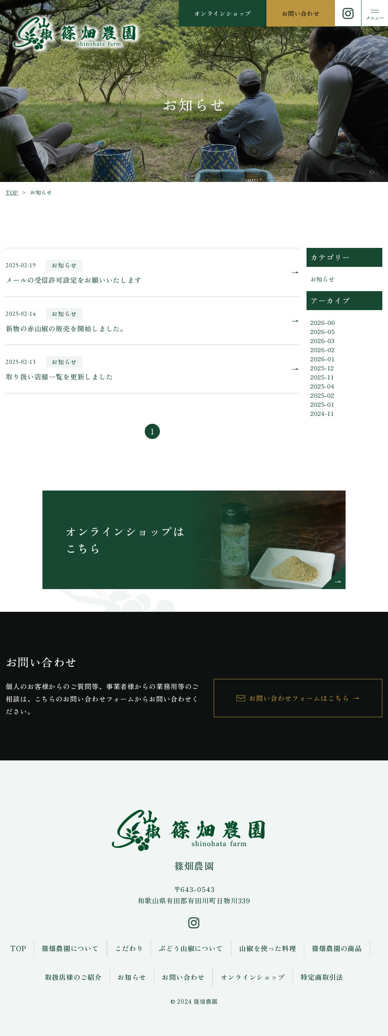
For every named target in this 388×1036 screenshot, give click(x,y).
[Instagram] (348, 13)
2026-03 (322, 340)
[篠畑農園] (75, 33)
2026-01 (322, 358)
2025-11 (322, 376)
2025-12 (322, 367)
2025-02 (322, 395)
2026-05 (322, 331)
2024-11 (322, 413)
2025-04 (322, 385)
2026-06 (322, 322)
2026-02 (322, 349)
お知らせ (322, 279)
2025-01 (322, 404)
